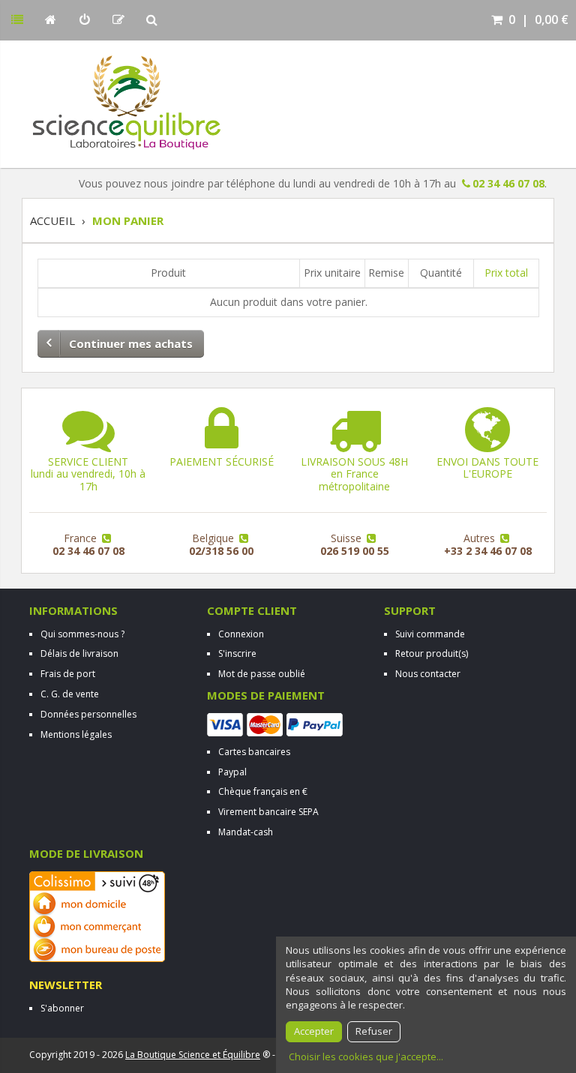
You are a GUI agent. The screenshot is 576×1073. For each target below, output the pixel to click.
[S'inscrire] (118, 20)
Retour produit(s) (431, 653)
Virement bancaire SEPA (268, 811)
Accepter (314, 1031)
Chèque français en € (263, 791)
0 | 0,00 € (537, 19)
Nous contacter (427, 673)
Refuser (374, 1031)
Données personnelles (88, 714)
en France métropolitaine (354, 474)
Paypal (232, 772)
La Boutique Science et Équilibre (192, 1054)
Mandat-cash (245, 832)
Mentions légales (76, 734)
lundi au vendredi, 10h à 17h (88, 474)
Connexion (241, 634)
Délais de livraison (79, 653)
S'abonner (62, 1008)
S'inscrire (237, 653)
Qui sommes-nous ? (82, 634)
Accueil (52, 220)
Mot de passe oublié (261, 673)
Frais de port (67, 673)
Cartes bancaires (254, 751)
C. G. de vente (69, 694)
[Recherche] (152, 20)
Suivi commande (430, 634)
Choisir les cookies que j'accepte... (366, 1056)
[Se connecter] (84, 20)
